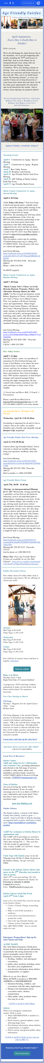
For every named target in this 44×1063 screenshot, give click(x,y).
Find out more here (22, 1053)
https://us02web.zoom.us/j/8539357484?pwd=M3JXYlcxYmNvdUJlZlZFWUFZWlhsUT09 (22, 463)
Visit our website (22, 669)
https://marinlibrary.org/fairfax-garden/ (20, 824)
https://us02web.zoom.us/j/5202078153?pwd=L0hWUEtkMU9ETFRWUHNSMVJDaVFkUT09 (21, 542)
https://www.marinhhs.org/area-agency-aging (20, 235)
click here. (14, 660)
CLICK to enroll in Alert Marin (22, 1003)
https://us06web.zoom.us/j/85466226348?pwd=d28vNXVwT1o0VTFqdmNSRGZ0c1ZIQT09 (21, 255)
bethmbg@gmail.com (24, 886)
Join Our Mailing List (22, 803)
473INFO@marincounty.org (24, 777)
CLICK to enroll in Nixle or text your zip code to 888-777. (22, 1038)
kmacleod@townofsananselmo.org (17, 401)
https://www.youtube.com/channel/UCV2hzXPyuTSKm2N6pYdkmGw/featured (21, 562)
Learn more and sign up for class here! (20, 739)
